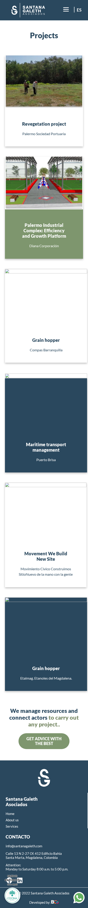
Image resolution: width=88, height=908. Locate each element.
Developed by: (40, 902)
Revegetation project (44, 124)
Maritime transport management (46, 447)
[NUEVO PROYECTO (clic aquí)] (12, 895)
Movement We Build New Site (45, 556)
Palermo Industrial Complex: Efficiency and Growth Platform (44, 230)
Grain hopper (46, 340)
